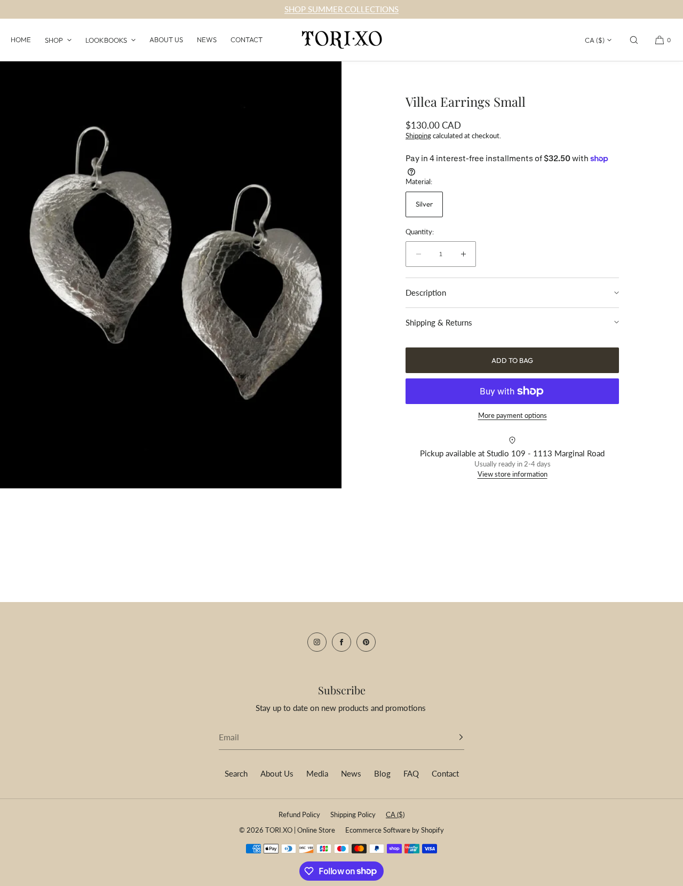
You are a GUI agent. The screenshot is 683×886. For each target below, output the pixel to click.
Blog (382, 773)
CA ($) (595, 40)
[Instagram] (317, 642)
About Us (166, 39)
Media (317, 773)
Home (21, 39)
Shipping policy (353, 814)
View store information (512, 474)
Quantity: (420, 232)
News (207, 39)
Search (236, 773)
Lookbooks (106, 40)
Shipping (418, 135)
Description (426, 292)
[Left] (24, 272)
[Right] (317, 272)
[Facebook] (341, 642)
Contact (247, 39)
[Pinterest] (366, 642)
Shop (54, 40)
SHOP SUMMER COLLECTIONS (341, 9)
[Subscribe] (451, 737)
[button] (634, 40)
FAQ (411, 773)
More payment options (512, 415)
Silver (424, 204)
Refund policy (299, 814)
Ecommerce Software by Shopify (394, 830)
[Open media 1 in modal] (171, 274)
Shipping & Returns (439, 322)
